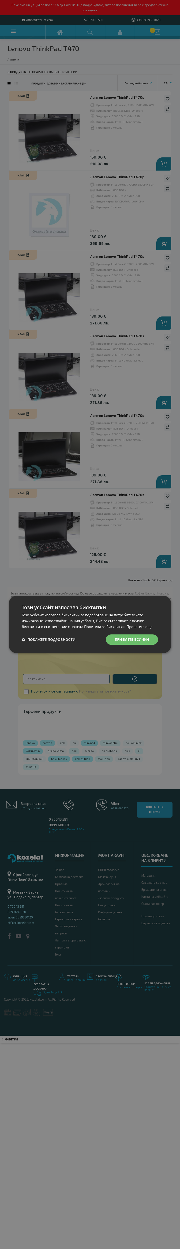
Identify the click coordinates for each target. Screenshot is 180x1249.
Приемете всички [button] (132, 639)
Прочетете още (139, 626)
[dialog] (90, 624)
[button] (48, 639)
